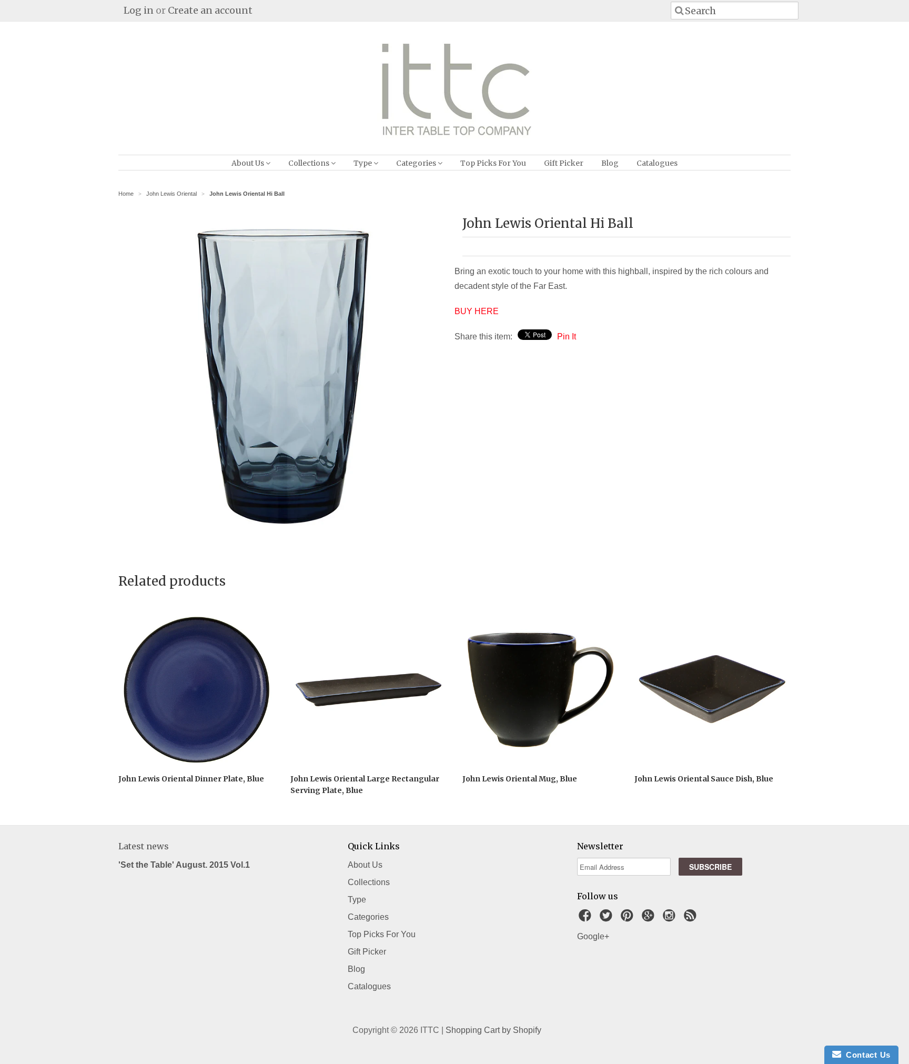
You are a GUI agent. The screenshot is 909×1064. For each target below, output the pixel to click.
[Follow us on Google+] (650, 918)
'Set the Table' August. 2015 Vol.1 (184, 864)
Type (363, 163)
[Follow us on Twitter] (607, 918)
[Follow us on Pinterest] (629, 918)
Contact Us (866, 1054)
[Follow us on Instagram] (671, 918)
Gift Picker (563, 163)
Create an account (210, 10)
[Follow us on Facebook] (586, 918)
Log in (139, 10)
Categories (417, 163)
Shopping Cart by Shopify (493, 1030)
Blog (610, 163)
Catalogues (657, 163)
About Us (248, 163)
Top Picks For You (493, 163)
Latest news (143, 846)
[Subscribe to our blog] (692, 918)
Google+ (593, 936)
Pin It (566, 336)
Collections (309, 163)
